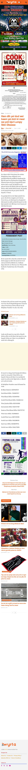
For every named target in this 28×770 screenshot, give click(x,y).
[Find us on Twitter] (4, 766)
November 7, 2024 (14, 326)
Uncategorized (8, 113)
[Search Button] (26, 2)
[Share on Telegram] (19, 148)
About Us (3, 755)
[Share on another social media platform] (24, 148)
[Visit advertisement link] (14, 27)
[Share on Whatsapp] (14, 148)
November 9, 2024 (14, 318)
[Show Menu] (2, 2)
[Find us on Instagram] (7, 766)
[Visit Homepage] (11, 2)
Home (2, 113)
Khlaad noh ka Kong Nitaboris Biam (17, 315)
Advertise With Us (5, 758)
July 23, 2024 (4, 607)
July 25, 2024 (4, 580)
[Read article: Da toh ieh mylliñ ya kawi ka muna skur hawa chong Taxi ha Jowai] (14, 592)
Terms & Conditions (16, 758)
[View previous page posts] (12, 329)
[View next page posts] (15, 329)
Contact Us (9, 755)
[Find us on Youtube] (10, 766)
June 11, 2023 (17, 128)
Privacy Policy (17, 755)
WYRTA (6, 749)
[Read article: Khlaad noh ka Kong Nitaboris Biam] (4, 316)
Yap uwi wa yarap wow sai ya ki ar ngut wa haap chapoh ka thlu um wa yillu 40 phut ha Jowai (13, 577)
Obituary (4, 520)
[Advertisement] (14, 285)
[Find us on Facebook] (1, 766)
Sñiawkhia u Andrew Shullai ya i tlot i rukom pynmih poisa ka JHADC (17, 323)
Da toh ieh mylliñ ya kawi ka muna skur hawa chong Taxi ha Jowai (13, 604)
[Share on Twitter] (9, 148)
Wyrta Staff (8, 128)
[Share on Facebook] (3, 148)
